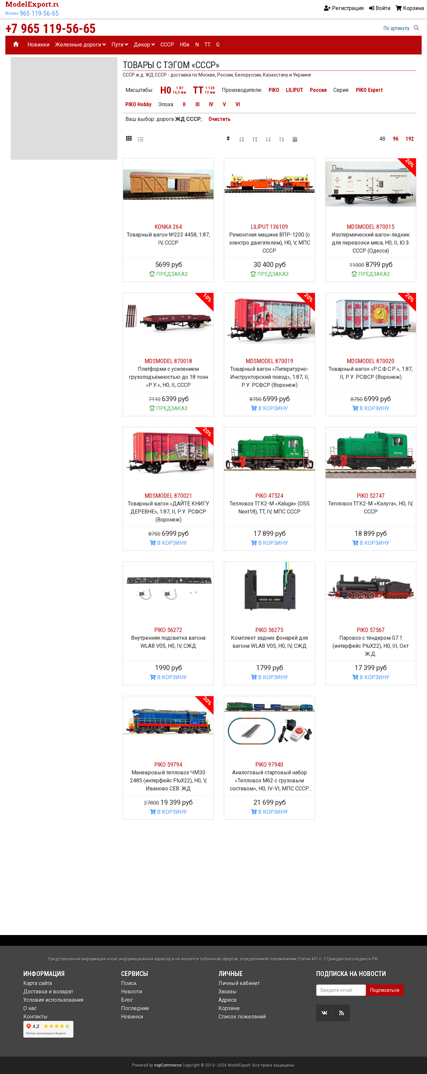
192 (410, 139)
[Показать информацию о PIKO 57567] (371, 587)
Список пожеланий (242, 1017)
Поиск (129, 983)
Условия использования (53, 1000)
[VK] (324, 1013)
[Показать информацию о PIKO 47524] (269, 452)
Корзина (229, 1008)
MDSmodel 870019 (269, 360)
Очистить (219, 119)
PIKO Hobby (138, 104)
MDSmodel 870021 (168, 495)
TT (207, 44)
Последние (135, 1008)
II (184, 104)
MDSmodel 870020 (370, 360)
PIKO (274, 90)
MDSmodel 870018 (168, 360)
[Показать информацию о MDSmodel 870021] (168, 452)
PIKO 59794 (168, 764)
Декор (142, 44)
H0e (184, 44)
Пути (118, 44)
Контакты (35, 1017)
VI (238, 104)
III (197, 104)
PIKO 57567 (371, 629)
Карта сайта (37, 983)
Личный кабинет (239, 983)
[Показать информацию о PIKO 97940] (269, 721)
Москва (11, 13)
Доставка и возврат (48, 991)
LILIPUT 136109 (269, 226)
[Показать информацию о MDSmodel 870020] (371, 318)
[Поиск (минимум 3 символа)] (416, 28)
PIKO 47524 (269, 495)
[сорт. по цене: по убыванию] (282, 139)
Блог (127, 1000)
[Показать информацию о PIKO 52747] (371, 452)
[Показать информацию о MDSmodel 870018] (168, 318)
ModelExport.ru (33, 4)
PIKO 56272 (168, 629)
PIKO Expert (369, 90)
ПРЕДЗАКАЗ (171, 274)
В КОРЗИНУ (272, 408)
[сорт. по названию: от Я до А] (255, 139)
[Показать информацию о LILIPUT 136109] (269, 183)
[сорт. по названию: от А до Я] (242, 139)
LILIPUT (294, 90)
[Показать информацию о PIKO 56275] (269, 587)
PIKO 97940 (269, 764)
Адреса (228, 1000)
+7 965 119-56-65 (50, 29)
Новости (131, 991)
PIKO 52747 (371, 495)
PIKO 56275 (269, 629)
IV (211, 104)
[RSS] (341, 1013)
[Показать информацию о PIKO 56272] (168, 587)
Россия (318, 90)
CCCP (167, 44)
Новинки (38, 44)
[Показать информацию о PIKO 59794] (168, 721)
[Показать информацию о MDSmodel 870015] (371, 183)
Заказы (228, 991)
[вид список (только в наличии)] (141, 139)
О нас (30, 1008)
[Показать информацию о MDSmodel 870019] (269, 318)
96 (395, 139)
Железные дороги (78, 44)
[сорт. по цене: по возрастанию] (268, 139)
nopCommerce (167, 1065)
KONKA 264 (168, 226)
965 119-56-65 (39, 13)
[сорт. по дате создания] (295, 139)
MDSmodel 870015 (370, 226)
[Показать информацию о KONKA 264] (168, 183)
